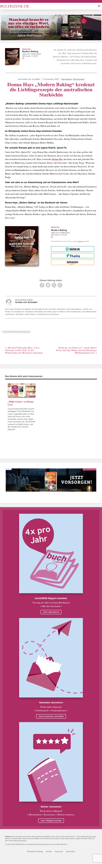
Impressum (59, 851)
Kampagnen (66, 79)
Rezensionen (78, 79)
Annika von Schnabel (30, 79)
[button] (42, 285)
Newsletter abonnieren (51, 702)
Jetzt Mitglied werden (51, 820)
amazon (72, 262)
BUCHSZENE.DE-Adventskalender (17, 332)
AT (23, 58)
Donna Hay (26, 49)
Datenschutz (70, 851)
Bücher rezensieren (51, 806)
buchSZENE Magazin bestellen (51, 598)
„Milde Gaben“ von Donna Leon (21, 403)
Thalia (72, 255)
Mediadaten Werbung (35, 851)
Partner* (80, 241)
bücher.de (72, 249)
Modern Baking (30, 51)
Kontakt (49, 851)
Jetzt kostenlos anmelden (51, 716)
